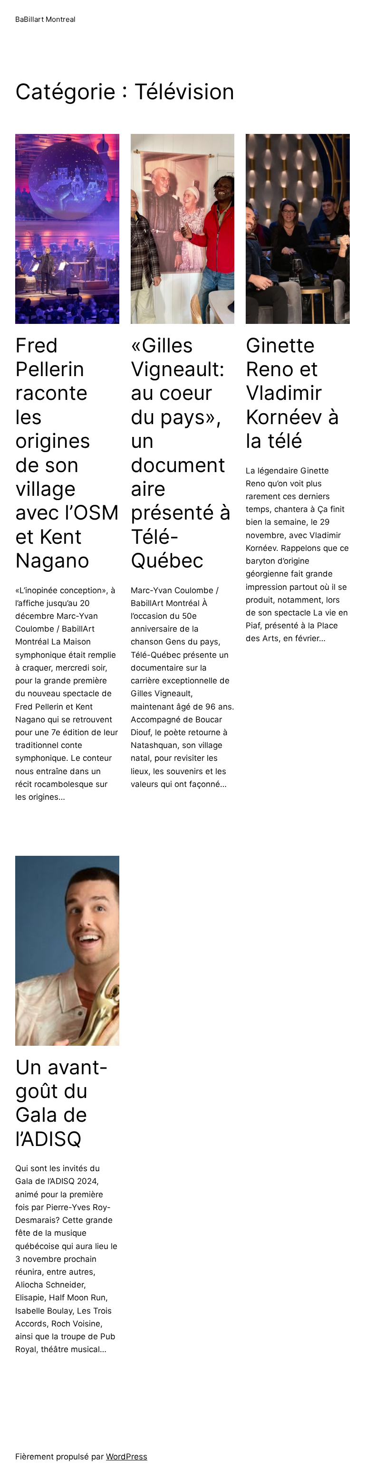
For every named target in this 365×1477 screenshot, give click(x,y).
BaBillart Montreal (45, 19)
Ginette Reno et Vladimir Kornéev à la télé (292, 393)
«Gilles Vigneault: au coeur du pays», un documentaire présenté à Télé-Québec (181, 453)
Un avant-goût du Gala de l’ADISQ (61, 1103)
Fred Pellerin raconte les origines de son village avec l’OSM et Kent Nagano (67, 453)
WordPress (126, 1456)
